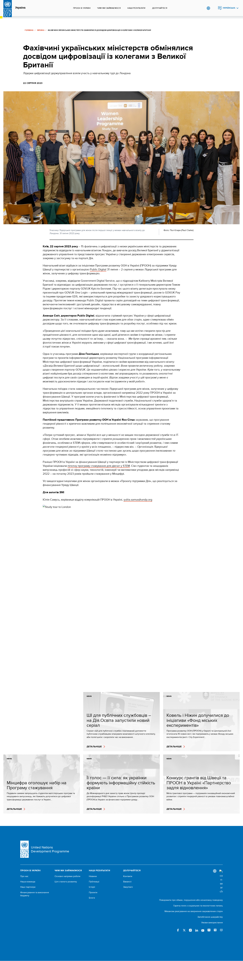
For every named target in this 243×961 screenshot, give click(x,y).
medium (215, 930)
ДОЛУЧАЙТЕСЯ (159, 8)
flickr (209, 930)
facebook (178, 930)
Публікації (94, 881)
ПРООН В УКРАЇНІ (81, 8)
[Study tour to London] (112, 597)
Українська (229, 8)
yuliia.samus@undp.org (138, 499)
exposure (221, 930)
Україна (20, 7)
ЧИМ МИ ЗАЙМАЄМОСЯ (109, 8)
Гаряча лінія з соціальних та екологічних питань (198, 905)
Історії (92, 887)
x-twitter (184, 930)
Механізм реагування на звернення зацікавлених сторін (194, 911)
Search (214, 8)
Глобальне (208, 8)
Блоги (92, 897)
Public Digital (98, 269)
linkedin (196, 930)
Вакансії (127, 881)
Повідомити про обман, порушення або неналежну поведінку (191, 900)
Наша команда (27, 881)
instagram (190, 930)
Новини (93, 876)
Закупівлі (128, 887)
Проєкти (93, 892)
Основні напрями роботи (67, 876)
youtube (202, 930)
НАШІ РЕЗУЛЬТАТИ (136, 8)
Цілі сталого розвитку (66, 881)
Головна (29, 30)
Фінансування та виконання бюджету (34, 894)
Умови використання (212, 922)
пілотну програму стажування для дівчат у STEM (99, 466)
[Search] (221, 881)
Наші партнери (27, 887)
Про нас (24, 876)
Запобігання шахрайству (210, 917)
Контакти (127, 876)
